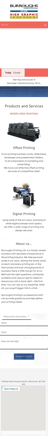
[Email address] (24, 373)
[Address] (30, 373)
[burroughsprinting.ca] (24, 11)
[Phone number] (17, 373)
